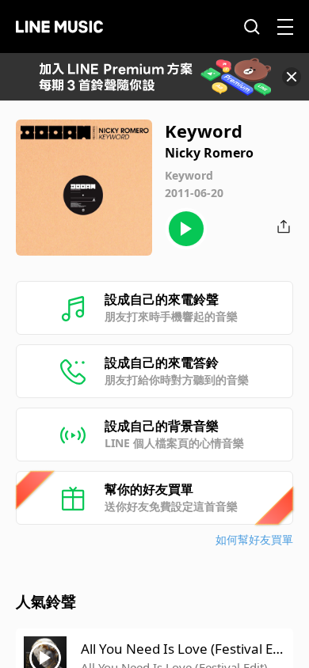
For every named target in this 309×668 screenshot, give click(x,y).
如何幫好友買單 (254, 539)
